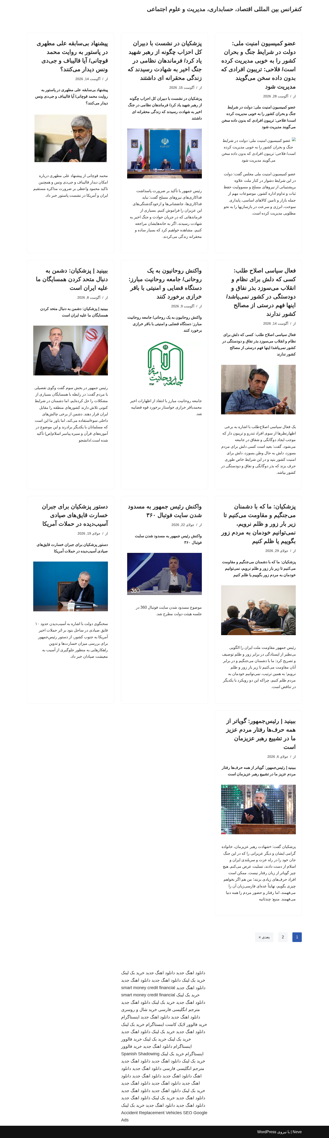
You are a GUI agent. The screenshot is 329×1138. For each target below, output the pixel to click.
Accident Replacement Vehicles (151, 1112)
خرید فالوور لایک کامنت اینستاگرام (176, 1024)
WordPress (266, 1132)
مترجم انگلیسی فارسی (179, 1009)
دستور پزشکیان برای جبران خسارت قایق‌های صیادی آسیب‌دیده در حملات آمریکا (75, 515)
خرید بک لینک (133, 972)
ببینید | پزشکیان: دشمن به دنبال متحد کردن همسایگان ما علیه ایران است (72, 279)
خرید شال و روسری (139, 1009)
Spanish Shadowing (140, 1053)
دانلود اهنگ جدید (190, 972)
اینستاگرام (130, 1017)
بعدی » (264, 937)
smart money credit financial (148, 987)
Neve (297, 1132)
